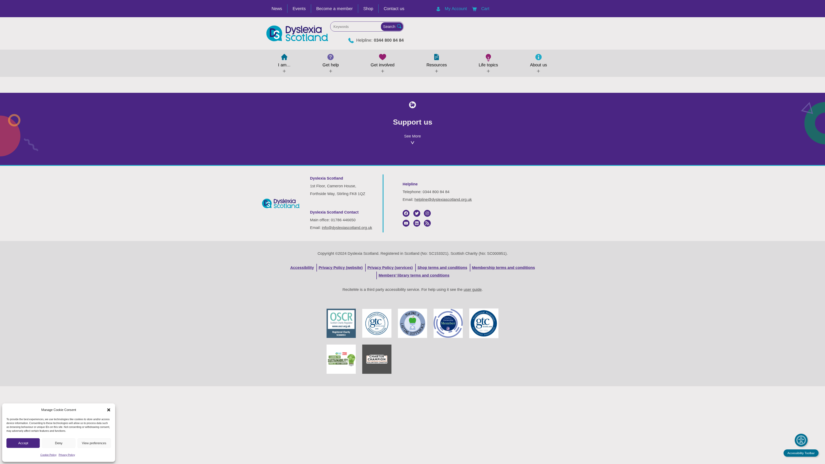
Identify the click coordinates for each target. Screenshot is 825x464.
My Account (455, 8)
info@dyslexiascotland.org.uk (347, 228)
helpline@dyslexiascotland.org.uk (443, 199)
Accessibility (302, 268)
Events (299, 8)
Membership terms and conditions (503, 268)
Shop (368, 8)
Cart (484, 8)
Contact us (394, 8)
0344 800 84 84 (389, 40)
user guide (473, 289)
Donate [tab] (412, 162)
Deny (59, 443)
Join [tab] (312, 162)
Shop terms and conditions (442, 268)
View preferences (94, 443)
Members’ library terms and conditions (414, 275)
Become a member (334, 8)
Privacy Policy (67, 454)
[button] (109, 410)
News (277, 8)
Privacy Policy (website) (341, 268)
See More (412, 136)
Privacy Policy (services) (390, 268)
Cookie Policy (48, 454)
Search (389, 26)
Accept (23, 443)
